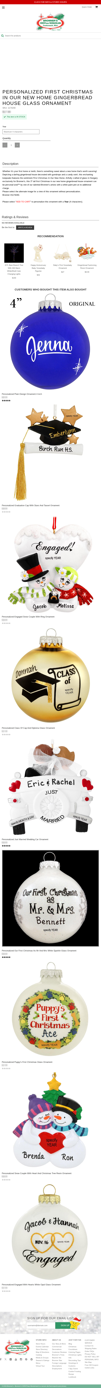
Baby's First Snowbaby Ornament (62, 266)
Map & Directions (42, 1352)
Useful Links (89, 1368)
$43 (38, 275)
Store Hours (40, 1344)
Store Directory (42, 1349)
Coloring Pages (74, 1352)
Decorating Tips (74, 1360)
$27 (62, 272)
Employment (57, 1369)
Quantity (6, 138)
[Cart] (96, 7)
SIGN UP (65, 1325)
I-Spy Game (73, 1369)
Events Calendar (42, 1347)
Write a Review (25, 227)
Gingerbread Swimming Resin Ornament (86, 266)
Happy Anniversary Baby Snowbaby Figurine (38, 268)
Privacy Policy (90, 1354)
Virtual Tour (40, 1366)
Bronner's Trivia (58, 1355)
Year (4, 127)
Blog (70, 1344)
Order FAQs (89, 1351)
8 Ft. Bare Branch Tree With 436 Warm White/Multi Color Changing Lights (14, 269)
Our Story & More (59, 1344)
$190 (14, 278)
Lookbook (72, 1377)
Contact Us (89, 1346)
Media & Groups (42, 1358)
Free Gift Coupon (91, 1365)
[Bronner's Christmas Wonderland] (50, 21)
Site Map (88, 1362)
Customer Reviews (59, 1352)
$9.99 (87, 272)
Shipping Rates (91, 1348)
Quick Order (87, 7)
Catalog (39, 1355)
